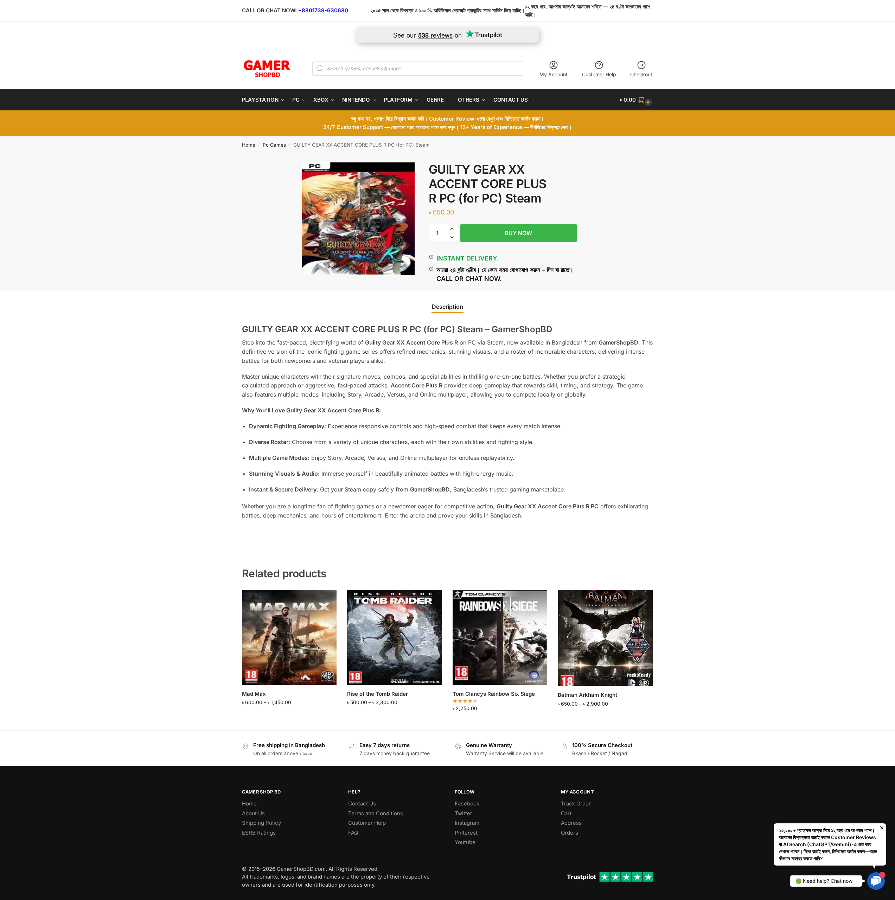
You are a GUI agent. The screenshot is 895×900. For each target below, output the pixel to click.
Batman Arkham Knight (587, 695)
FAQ (353, 832)
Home (248, 145)
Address (571, 822)
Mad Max (254, 693)
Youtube (465, 842)
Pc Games (274, 145)
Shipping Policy (261, 822)
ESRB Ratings (259, 832)
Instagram (467, 822)
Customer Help (599, 74)
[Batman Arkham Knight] (605, 638)
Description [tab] (447, 306)
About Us (253, 813)
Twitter (463, 813)
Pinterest (466, 832)
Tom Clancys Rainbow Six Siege (494, 693)
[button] (636, 99)
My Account (553, 74)
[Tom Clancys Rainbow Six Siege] (500, 637)
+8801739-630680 (323, 10)
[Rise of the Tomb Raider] (394, 637)
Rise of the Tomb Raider (377, 693)
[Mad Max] (289, 637)
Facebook (467, 803)
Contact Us (362, 803)
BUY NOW (518, 233)
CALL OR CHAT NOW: (269, 10)
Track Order (576, 803)
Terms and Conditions (375, 813)
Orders (569, 832)
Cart (566, 813)
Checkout (641, 74)
